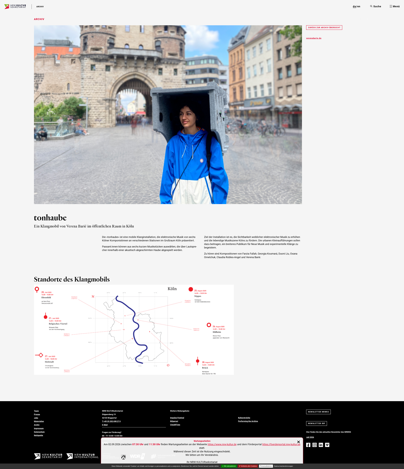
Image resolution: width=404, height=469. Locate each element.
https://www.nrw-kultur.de (222, 444)
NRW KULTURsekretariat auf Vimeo (327, 445)
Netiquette (38, 435)
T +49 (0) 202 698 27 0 (111, 421)
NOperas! (174, 421)
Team (36, 411)
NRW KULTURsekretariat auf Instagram (314, 445)
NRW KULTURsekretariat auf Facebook (308, 445)
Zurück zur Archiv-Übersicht (324, 27)
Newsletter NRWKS (318, 412)
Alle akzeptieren (229, 466)
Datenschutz (39, 432)
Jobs (36, 418)
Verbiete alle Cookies (248, 466)
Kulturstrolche (244, 418)
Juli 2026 (310, 437)
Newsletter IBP (316, 423)
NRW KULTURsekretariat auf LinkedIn (321, 445)
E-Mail (105, 425)
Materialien (39, 421)
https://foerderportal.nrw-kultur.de (281, 444)
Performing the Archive (248, 421)
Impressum (39, 428)
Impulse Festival (177, 418)
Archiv (36, 425)
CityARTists (175, 425)
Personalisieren (266, 466)
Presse (37, 414)
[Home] (15, 6)
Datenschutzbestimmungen (283, 466)
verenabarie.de (313, 38)
